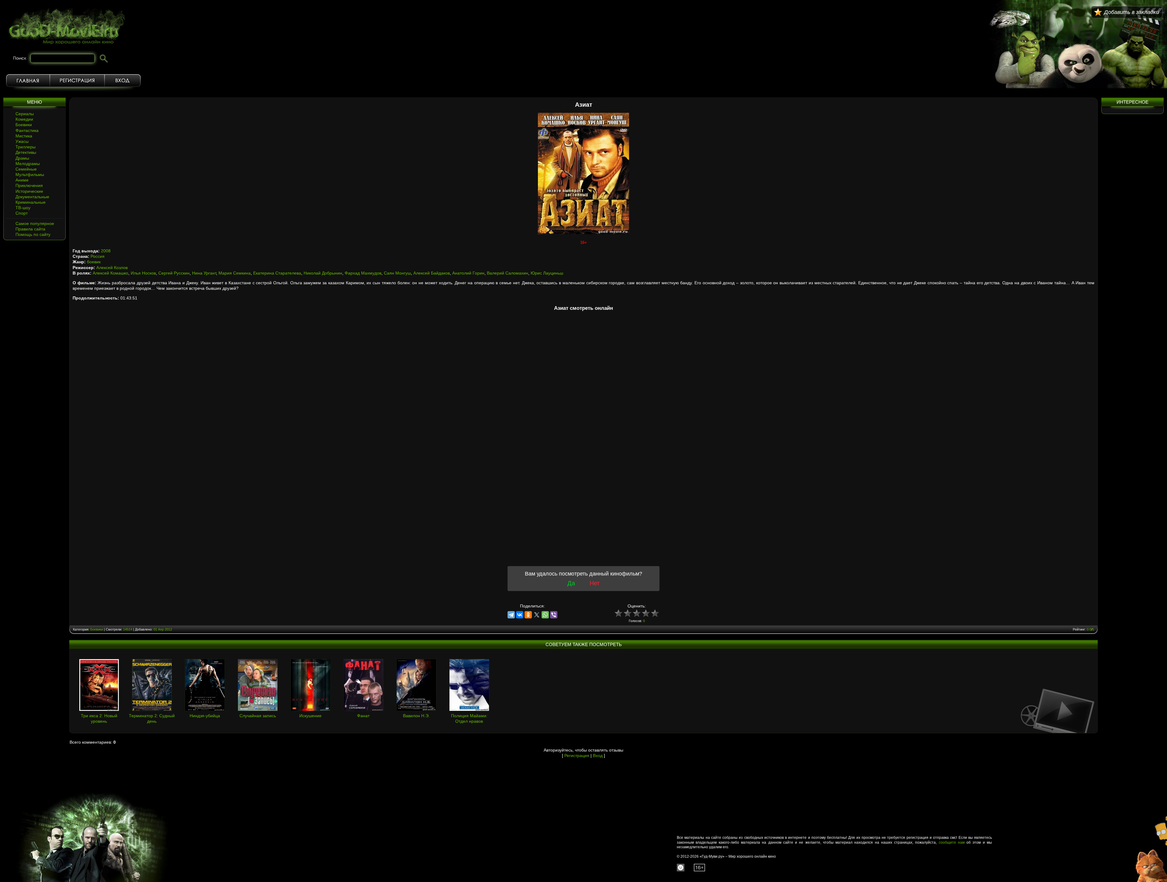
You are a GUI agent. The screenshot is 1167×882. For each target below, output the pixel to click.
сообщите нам (952, 842)
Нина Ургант (204, 273)
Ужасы (22, 141)
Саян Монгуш (397, 273)
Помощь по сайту (32, 234)
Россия (98, 256)
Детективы (25, 152)
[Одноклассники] (528, 614)
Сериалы (24, 113)
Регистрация (77, 80)
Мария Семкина (235, 273)
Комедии (24, 119)
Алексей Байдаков (431, 273)
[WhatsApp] (545, 614)
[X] (536, 614)
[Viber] (553, 614)
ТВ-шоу (22, 207)
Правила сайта (30, 229)
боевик (94, 261)
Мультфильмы (29, 174)
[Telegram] (511, 614)
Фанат (363, 715)
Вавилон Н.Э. (416, 715)
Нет (595, 583)
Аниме (22, 180)
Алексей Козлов (112, 267)
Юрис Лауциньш (547, 273)
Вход (123, 80)
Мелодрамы (27, 163)
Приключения (29, 185)
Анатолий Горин (468, 273)
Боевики (23, 124)
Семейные (26, 169)
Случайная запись (257, 715)
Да (571, 583)
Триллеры (25, 146)
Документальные (32, 196)
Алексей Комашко (110, 273)
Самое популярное (34, 223)
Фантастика (27, 130)
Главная (28, 80)
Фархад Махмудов (363, 273)
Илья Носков (143, 273)
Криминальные (30, 202)
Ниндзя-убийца (205, 715)
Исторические (29, 191)
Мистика (23, 135)
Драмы (22, 158)
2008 (106, 250)
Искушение (310, 715)
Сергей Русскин (174, 273)
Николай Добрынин (323, 273)
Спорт (21, 213)
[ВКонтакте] (519, 614)
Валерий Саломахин (507, 273)
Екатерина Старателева (277, 273)
